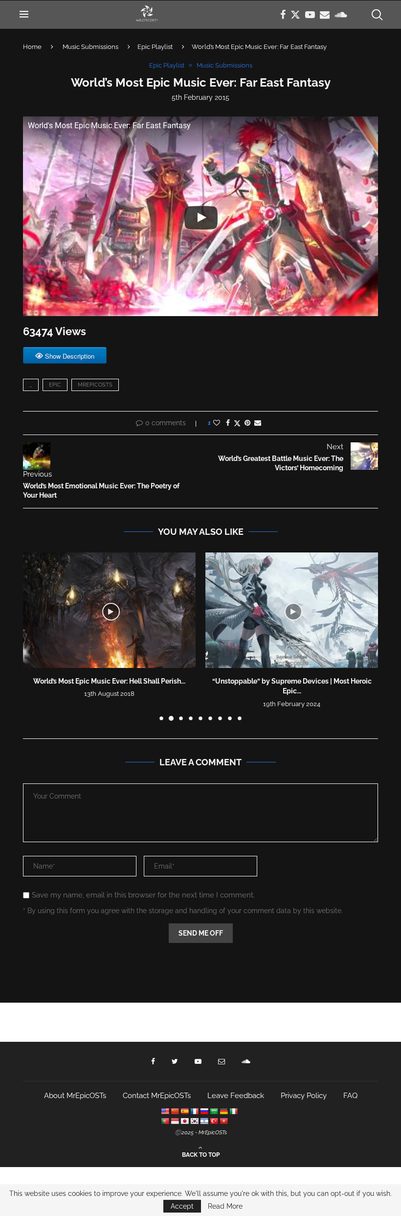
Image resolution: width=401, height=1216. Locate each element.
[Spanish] (184, 1111)
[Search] (376, 14)
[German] (223, 1111)
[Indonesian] (174, 1121)
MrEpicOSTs (95, 385)
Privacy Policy (304, 1095)
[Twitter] (295, 14)
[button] (36, 636)
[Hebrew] (204, 1121)
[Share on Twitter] (237, 423)
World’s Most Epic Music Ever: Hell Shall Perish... (109, 681)
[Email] (325, 14)
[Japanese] (184, 1121)
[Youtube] (310, 14)
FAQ (350, 1095)
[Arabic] (213, 1111)
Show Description (69, 356)
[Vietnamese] (223, 1121)
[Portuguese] (164, 1121)
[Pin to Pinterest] (247, 423)
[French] (194, 1111)
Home (32, 46)
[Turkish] (213, 1121)
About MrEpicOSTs (75, 1095)
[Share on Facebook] (228, 423)
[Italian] (233, 1111)
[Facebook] (283, 14)
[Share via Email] (257, 423)
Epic (55, 385)
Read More (225, 1206)
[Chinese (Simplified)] (174, 1111)
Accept (182, 1206)
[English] (164, 1111)
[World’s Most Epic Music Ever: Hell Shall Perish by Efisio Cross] (109, 609)
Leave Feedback (235, 1095)
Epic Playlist (155, 46)
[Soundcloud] (340, 14)
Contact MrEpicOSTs (157, 1095)
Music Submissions (90, 46)
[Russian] (204, 1111)
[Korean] (194, 1121)
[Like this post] (216, 423)
